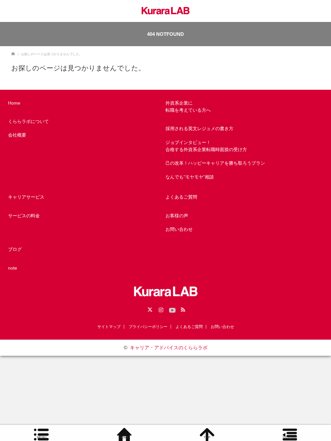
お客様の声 (177, 215)
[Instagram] (160, 308)
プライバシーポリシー (148, 326)
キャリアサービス (26, 197)
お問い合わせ (179, 229)
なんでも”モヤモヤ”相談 (190, 176)
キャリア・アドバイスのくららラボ (169, 347)
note (12, 268)
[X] (149, 308)
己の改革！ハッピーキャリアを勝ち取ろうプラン (215, 163)
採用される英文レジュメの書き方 (199, 128)
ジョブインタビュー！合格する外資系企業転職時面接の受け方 (206, 146)
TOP (207, 437)
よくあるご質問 (181, 197)
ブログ (15, 249)
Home (14, 103)
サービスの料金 (24, 215)
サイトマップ (109, 326)
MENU (41, 437)
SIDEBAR (290, 437)
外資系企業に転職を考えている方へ (188, 106)
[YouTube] (171, 308)
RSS (182, 308)
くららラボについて (28, 121)
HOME (124, 437)
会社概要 (17, 135)
